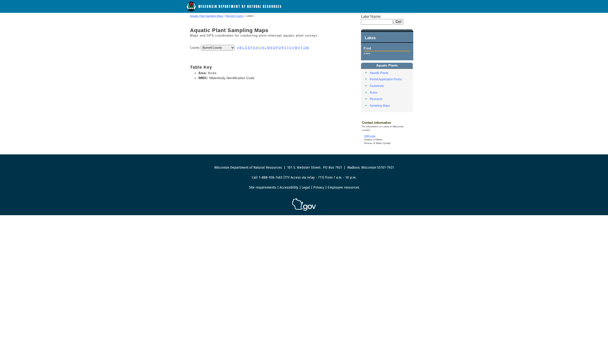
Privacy (318, 187)
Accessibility (289, 187)
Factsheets (377, 85)
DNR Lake (369, 136)
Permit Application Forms (386, 79)
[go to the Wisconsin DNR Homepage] (191, 10)
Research (376, 98)
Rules (373, 92)
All (307, 47)
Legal (306, 187)
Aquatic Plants (379, 72)
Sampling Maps (380, 105)
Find (367, 48)
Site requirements (262, 187)
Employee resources (343, 187)
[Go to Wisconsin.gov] (304, 210)
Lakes (370, 38)
